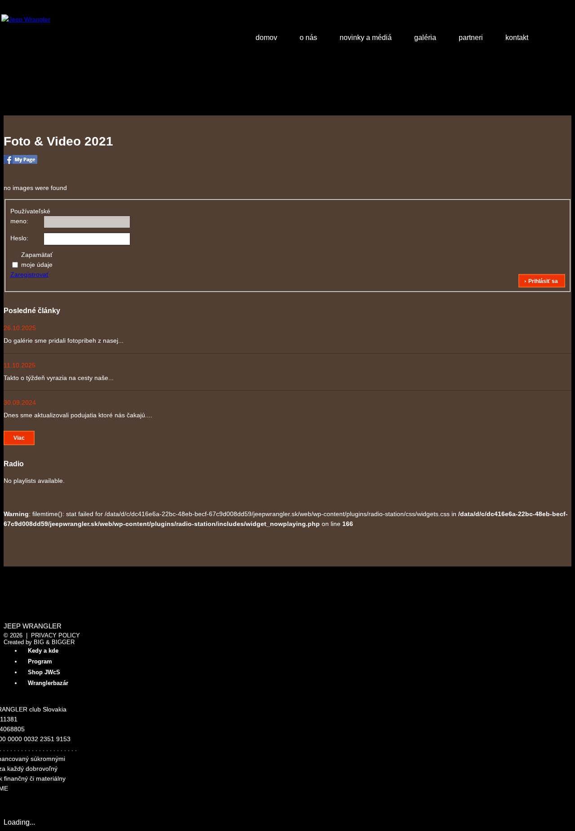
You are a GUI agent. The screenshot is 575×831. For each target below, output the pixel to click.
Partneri (471, 37)
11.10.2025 (19, 365)
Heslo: (19, 238)
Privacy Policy (55, 635)
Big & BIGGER (54, 642)
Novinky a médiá (366, 37)
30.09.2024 (20, 402)
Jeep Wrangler (33, 626)
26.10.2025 (20, 328)
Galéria (425, 37)
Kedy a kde (43, 650)
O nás (308, 37)
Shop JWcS (44, 672)
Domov (266, 37)
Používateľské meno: (26, 216)
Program (40, 661)
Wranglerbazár (48, 683)
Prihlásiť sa (543, 281)
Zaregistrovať (29, 274)
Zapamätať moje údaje (37, 259)
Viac (19, 438)
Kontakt (516, 37)
